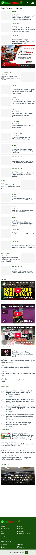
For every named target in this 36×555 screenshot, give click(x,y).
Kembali (3, 279)
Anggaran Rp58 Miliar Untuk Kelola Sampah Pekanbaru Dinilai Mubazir (10, 78)
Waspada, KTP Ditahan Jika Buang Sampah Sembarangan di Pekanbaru (23, 162)
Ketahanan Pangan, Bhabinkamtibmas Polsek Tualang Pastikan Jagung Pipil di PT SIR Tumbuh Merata (20, 407)
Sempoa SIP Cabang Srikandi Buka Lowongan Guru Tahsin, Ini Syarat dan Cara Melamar (16, 458)
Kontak (3, 533)
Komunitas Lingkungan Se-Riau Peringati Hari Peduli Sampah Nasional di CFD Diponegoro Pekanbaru (23, 29)
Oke (26, 552)
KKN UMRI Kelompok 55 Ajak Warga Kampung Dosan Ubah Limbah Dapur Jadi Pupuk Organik (20, 400)
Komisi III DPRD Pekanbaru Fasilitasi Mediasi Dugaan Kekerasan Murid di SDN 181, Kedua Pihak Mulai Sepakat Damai (17, 477)
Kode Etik (20, 528)
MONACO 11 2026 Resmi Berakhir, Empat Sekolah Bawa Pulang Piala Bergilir (18, 423)
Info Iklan (4, 536)
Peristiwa (15, 121)
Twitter (21, 544)
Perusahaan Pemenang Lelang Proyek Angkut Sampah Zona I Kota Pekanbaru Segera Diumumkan (23, 17)
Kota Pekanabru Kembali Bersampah (23, 234)
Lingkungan (16, 24)
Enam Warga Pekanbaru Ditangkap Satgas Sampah (22, 126)
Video (2, 302)
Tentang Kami (5, 528)
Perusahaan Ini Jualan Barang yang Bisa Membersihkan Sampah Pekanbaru (22, 115)
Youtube (4, 547)
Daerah (14, 85)
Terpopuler (5, 387)
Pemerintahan (6, 72)
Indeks (3, 526)
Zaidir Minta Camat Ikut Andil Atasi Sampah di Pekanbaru (22, 211)
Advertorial (5, 429)
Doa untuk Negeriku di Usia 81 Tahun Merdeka (15, 367)
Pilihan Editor (5, 347)
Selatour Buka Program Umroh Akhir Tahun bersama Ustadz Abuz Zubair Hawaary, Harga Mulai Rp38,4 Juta (23, 438)
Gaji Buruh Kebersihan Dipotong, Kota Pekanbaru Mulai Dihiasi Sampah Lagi (23, 246)
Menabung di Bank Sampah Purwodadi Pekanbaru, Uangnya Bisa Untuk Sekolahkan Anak (23, 41)
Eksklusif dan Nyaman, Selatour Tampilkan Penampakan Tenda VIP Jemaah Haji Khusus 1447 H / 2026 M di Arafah (18, 452)
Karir (2, 531)
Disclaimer (20, 531)
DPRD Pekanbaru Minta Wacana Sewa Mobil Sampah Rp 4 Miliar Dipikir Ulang (23, 102)
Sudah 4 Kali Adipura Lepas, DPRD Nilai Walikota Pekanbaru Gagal (10, 186)
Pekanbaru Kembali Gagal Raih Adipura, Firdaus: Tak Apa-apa (21, 138)
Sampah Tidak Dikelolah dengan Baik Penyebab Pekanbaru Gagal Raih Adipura (23, 174)
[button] (3, 476)
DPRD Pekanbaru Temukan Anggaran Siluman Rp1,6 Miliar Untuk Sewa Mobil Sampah (23, 91)
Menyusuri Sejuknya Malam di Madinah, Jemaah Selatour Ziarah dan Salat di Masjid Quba (18, 445)
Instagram (21, 547)
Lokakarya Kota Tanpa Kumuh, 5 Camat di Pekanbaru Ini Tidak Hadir (22, 272)
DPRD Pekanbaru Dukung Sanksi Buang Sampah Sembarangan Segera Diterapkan (23, 150)
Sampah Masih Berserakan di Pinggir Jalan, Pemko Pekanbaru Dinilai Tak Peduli (10, 259)
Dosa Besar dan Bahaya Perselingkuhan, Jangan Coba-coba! (22, 354)
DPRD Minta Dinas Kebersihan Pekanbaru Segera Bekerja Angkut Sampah (22, 223)
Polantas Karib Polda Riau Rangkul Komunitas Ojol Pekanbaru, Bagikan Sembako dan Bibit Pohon (20, 416)
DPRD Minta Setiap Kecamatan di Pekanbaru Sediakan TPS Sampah (22, 199)
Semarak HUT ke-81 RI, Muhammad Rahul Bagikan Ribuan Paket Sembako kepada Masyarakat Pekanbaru (19, 392)
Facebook (4, 544)
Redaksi (19, 526)
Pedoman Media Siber (23, 533)
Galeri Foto (5, 464)
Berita (14, 12)
